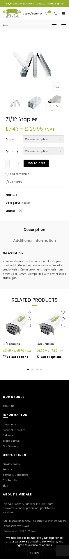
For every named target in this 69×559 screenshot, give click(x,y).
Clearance (9, 424)
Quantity (12, 151)
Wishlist (49, 12)
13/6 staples (11, 344)
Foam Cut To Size (14, 430)
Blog (5, 485)
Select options (17, 357)
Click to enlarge (57, 86)
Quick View (29, 325)
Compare (16, 182)
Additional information (34, 240)
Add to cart (36, 163)
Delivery (8, 435)
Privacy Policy (11, 464)
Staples (25, 203)
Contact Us (10, 480)
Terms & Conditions (15, 475)
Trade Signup (55, 3)
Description (34, 229)
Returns (8, 469)
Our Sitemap (11, 446)
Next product (63, 24)
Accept (34, 553)
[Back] (5, 24)
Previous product (54, 24)
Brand (10, 139)
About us (8, 406)
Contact (40, 3)
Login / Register (32, 13)
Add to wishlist (19, 174)
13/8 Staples (45, 344)
